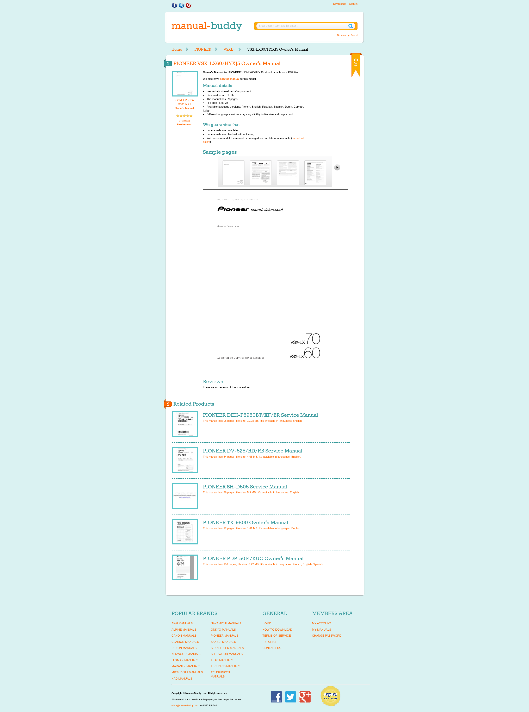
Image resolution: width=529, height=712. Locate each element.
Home (177, 49)
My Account (321, 623)
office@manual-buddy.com (185, 705)
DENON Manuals (184, 648)
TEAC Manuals (222, 660)
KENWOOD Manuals (186, 654)
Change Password (326, 635)
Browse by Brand (347, 35)
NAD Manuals (182, 678)
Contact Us (271, 648)
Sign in (353, 3)
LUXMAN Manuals (185, 660)
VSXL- (229, 49)
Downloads (339, 3)
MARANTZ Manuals (186, 666)
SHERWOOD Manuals (227, 654)
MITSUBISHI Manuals (187, 672)
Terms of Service (276, 635)
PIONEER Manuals (224, 635)
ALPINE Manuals (184, 629)
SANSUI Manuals (223, 641)
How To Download (277, 629)
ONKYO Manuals (223, 629)
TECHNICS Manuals (225, 666)
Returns (269, 641)
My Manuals (321, 629)
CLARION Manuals (185, 641)
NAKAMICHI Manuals (226, 623)
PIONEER (202, 49)
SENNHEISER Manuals (227, 648)
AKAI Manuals (182, 623)
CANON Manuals (184, 635)
